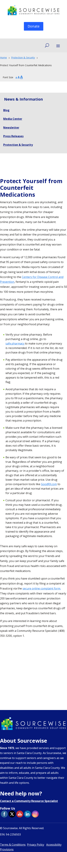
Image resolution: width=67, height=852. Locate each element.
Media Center (12, 119)
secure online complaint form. (42, 588)
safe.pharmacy (15, 343)
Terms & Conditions (13, 844)
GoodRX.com (49, 484)
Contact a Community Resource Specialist (29, 801)
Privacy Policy (35, 844)
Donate (34, 26)
